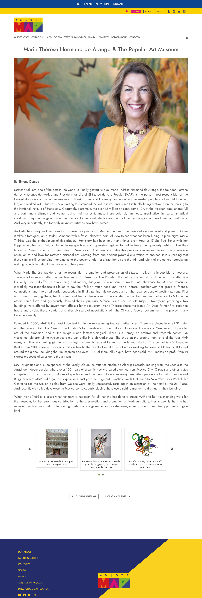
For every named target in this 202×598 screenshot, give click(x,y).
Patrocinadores (28, 558)
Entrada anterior (85, 496)
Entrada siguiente (116, 496)
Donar (136, 11)
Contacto (24, 564)
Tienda (148, 11)
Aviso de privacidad (30, 582)
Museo (160, 11)
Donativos (24, 552)
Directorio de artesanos (33, 589)
